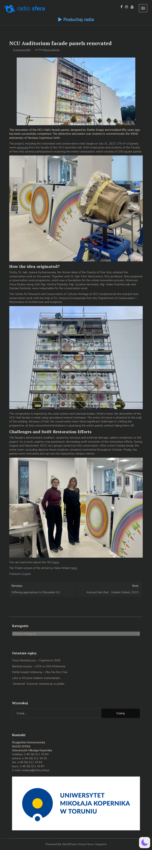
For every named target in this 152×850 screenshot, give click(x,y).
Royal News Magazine (93, 844)
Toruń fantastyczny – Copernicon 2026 (36, 660)
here (56, 562)
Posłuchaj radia (78, 19)
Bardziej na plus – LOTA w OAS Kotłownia (38, 666)
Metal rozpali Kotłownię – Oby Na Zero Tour (40, 672)
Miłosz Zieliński (51, 49)
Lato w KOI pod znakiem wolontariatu (36, 678)
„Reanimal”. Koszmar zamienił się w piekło (38, 684)
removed (23, 147)
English (26, 574)
